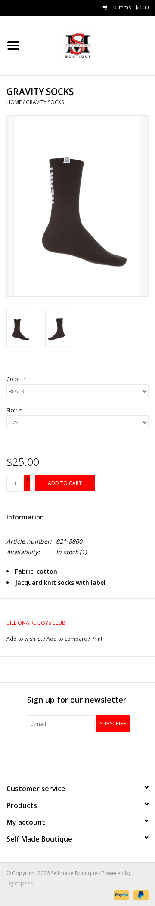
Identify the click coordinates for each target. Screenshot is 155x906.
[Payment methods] (120, 894)
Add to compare (67, 638)
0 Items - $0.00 (130, 7)
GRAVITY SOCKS (45, 102)
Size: (14, 410)
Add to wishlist (24, 638)
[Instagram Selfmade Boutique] (93, 750)
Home (14, 102)
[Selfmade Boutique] (91, 45)
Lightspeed (20, 883)
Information (25, 517)
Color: (16, 379)
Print (96, 638)
